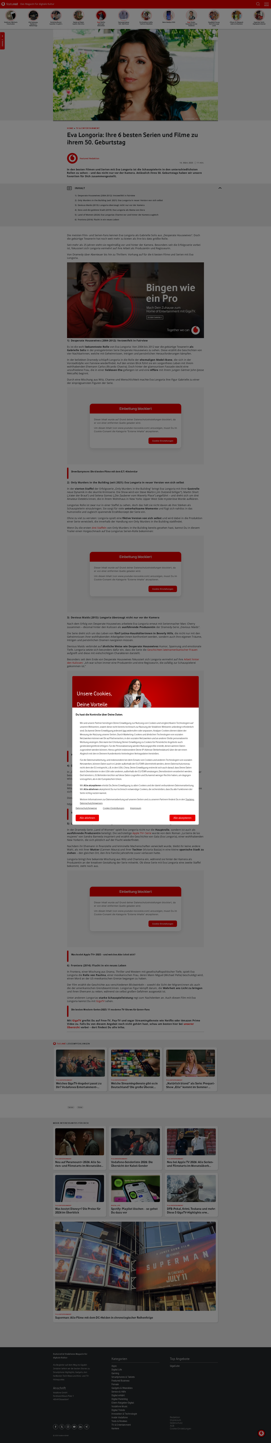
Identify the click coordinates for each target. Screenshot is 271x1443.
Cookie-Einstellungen (113, 808)
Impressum (135, 808)
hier (125, 730)
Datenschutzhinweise (86, 808)
